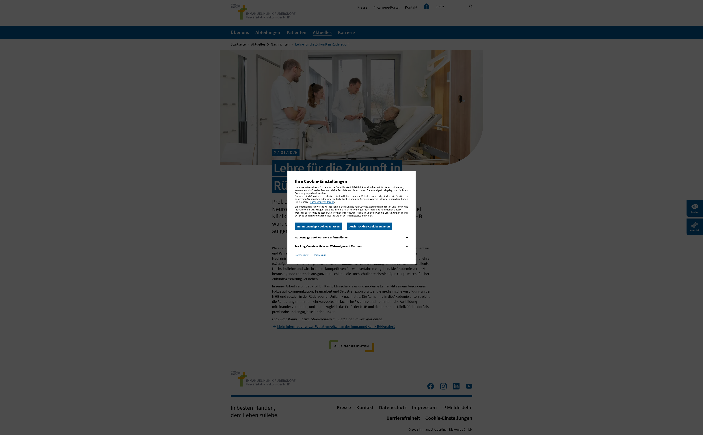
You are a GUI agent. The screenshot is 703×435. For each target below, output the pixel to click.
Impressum (320, 254)
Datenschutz (301, 254)
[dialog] (351, 217)
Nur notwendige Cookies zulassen (318, 226)
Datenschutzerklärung (322, 202)
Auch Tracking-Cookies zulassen (369, 226)
